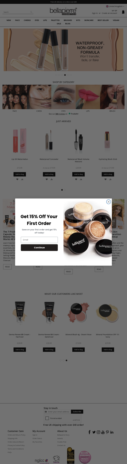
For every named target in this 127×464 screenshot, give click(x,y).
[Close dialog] (108, 201)
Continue (39, 247)
